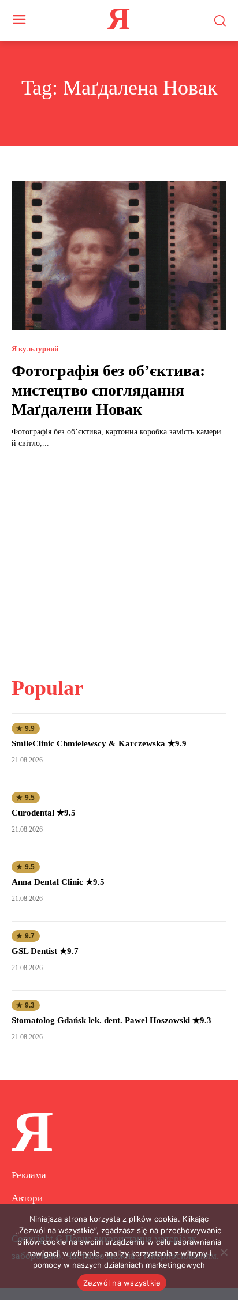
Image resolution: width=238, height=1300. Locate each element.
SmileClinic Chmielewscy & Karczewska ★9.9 (99, 743)
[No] (223, 1252)
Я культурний (35, 348)
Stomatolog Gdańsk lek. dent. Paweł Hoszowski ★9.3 (111, 1020)
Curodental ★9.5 (44, 812)
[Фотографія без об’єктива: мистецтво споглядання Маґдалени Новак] (119, 255)
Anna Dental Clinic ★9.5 (58, 881)
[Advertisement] (119, 555)
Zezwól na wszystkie (122, 1282)
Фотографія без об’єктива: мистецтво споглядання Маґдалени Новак (108, 390)
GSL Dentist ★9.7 (45, 951)
